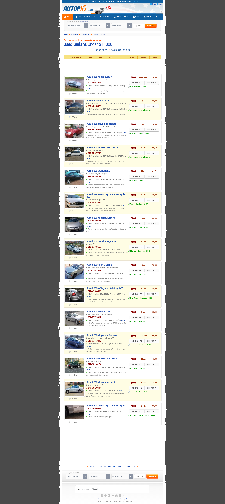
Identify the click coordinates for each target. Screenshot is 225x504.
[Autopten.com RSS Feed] (124, 495)
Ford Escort (142, 87)
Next (134, 466)
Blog (137, 17)
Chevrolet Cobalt (144, 368)
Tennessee (133, 345)
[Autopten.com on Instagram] (109, 495)
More (158, 17)
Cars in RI (133, 87)
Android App (97, 499)
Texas (132, 204)
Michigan (133, 251)
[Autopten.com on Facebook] (102, 495)
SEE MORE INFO (137, 83)
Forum (149, 17)
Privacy (122, 499)
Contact (129, 499)
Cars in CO (133, 181)
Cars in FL (133, 275)
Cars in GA (133, 134)
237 (124, 466)
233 (104, 466)
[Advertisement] (113, 66)
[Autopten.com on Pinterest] (105, 495)
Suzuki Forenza (144, 134)
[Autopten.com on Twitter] (112, 495)
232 (100, 466)
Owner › (88, 88)
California (133, 110)
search (150, 25)
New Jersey (134, 298)
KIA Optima (142, 275)
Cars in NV (133, 415)
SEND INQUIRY (151, 83)
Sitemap (106, 499)
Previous (92, 466)
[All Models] (99, 25)
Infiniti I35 (142, 321)
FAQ (117, 499)
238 (128, 466)
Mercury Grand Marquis (147, 415)
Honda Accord (144, 228)
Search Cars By (122, 17)
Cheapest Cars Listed (86, 17)
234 (109, 466)
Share (154, 4)
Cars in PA (133, 368)
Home (69, 17)
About (112, 499)
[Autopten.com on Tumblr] (120, 495)
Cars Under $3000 (144, 110)
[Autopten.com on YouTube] (116, 495)
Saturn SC (142, 181)
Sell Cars (105, 17)
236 (119, 466)
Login (160, 4)
